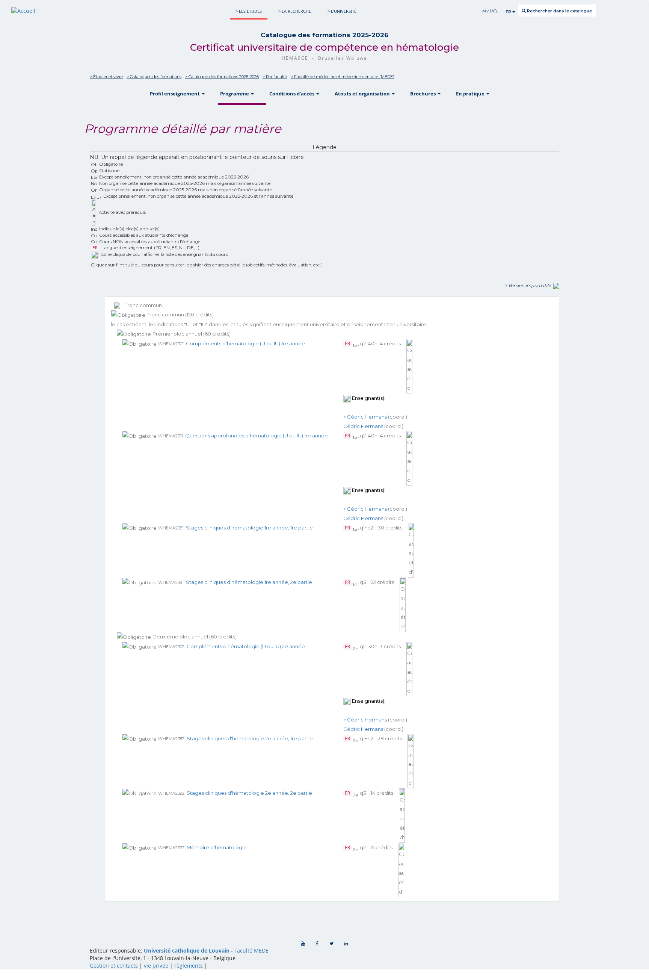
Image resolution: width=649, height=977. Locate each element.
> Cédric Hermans (365, 417)
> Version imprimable (528, 285)
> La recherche (294, 11)
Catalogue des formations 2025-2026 (324, 35)
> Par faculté (275, 76)
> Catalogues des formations (154, 76)
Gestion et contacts (114, 965)
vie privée (156, 965)
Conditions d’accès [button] (292, 93)
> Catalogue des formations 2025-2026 (222, 76)
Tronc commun (141, 305)
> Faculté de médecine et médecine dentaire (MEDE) (342, 76)
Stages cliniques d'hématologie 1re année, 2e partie (249, 582)
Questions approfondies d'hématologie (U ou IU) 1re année (256, 436)
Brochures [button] (423, 93)
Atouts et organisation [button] (363, 93)
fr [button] (509, 11)
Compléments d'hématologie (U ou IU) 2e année (246, 646)
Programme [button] (235, 93)
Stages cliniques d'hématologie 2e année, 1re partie (250, 738)
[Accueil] (23, 11)
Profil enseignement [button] (175, 93)
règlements (188, 965)
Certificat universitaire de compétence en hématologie (324, 47)
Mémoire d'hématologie (217, 847)
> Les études (248, 11)
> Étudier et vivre (106, 76)
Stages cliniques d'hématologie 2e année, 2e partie (249, 793)
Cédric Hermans (363, 426)
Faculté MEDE (251, 950)
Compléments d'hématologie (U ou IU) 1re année (245, 343)
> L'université (342, 11)
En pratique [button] (471, 93)
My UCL (490, 11)
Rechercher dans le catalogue (559, 11)
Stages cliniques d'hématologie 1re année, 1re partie (249, 528)
